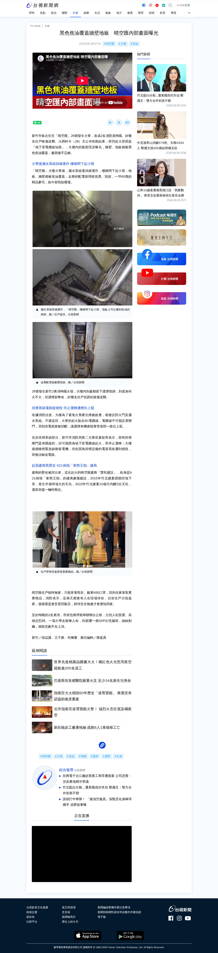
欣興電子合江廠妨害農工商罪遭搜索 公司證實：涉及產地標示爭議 (97, 779)
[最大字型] (127, 122)
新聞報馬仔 (69, 917)
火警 (123, 44)
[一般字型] (118, 122)
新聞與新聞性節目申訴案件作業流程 (119, 912)
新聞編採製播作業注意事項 (114, 907)
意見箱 (66, 912)
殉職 (83, 756)
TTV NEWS (35, 26)
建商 (95, 756)
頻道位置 (31, 912)
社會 (47, 26)
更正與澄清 (69, 907)
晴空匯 (110, 44)
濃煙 (107, 756)
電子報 (102, 917)
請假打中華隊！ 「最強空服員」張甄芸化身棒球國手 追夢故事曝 (97, 802)
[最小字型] (110, 122)
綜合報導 (66, 770)
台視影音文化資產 (37, 907)
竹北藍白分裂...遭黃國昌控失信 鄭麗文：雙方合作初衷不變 (97, 790)
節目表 (30, 917)
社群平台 (31, 921)
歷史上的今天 (70, 921)
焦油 (135, 44)
